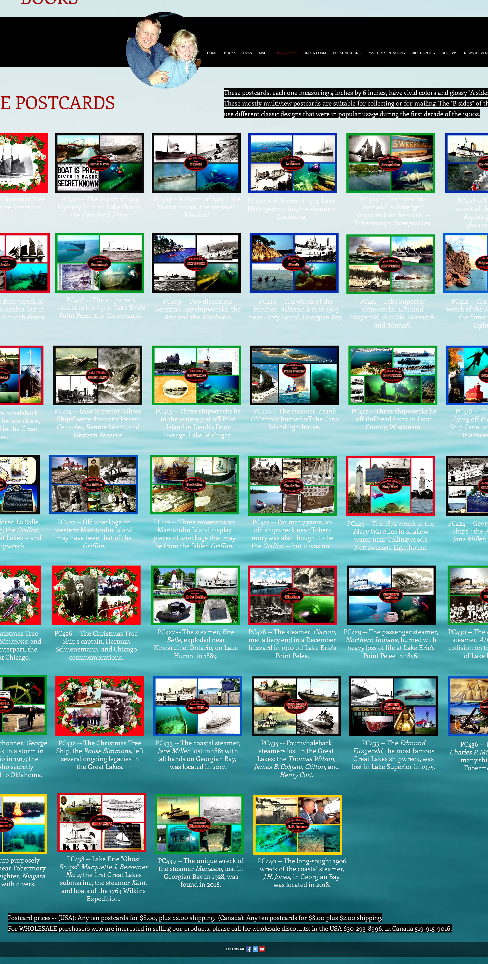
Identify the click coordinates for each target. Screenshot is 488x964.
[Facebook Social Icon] (248, 949)
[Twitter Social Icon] (255, 949)
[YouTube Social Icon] (262, 949)
